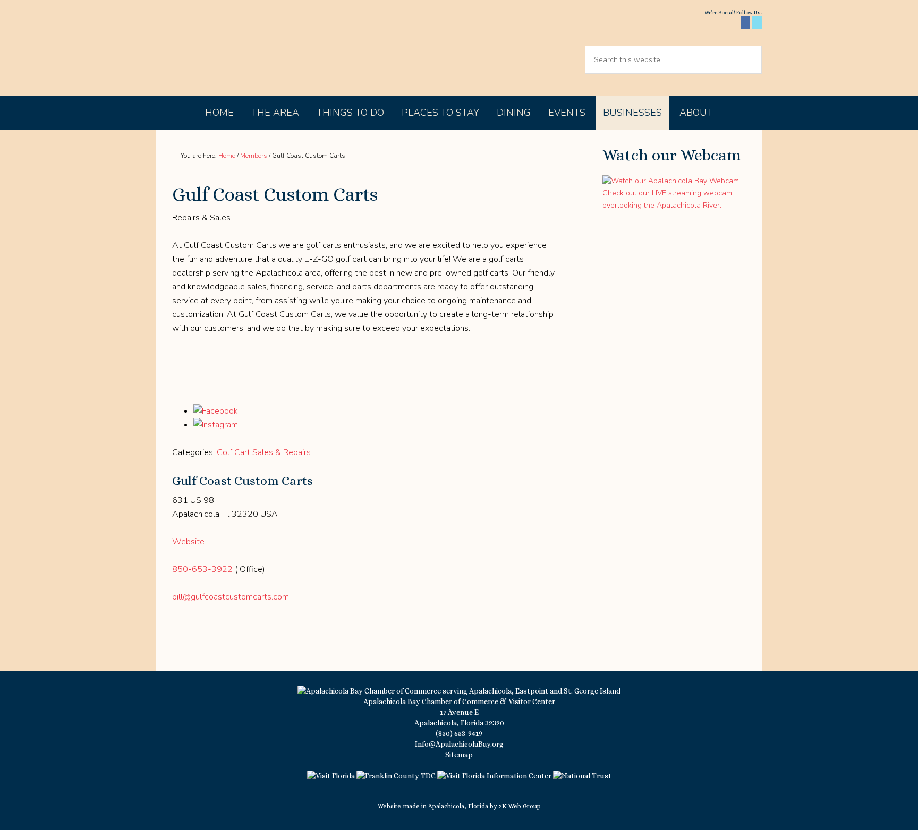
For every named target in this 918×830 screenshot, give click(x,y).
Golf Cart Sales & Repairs (264, 452)
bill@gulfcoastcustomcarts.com (230, 597)
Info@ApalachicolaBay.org (459, 744)
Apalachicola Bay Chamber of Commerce (248, 48)
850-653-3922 (202, 569)
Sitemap (459, 754)
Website (188, 541)
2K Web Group (520, 806)
